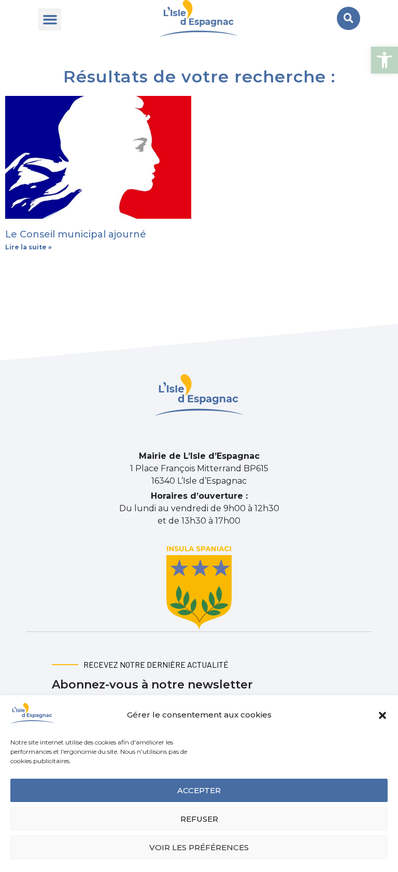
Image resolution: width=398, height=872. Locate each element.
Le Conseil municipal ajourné (75, 234)
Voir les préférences (199, 847)
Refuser (199, 819)
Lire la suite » (28, 247)
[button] (384, 60)
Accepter (199, 790)
